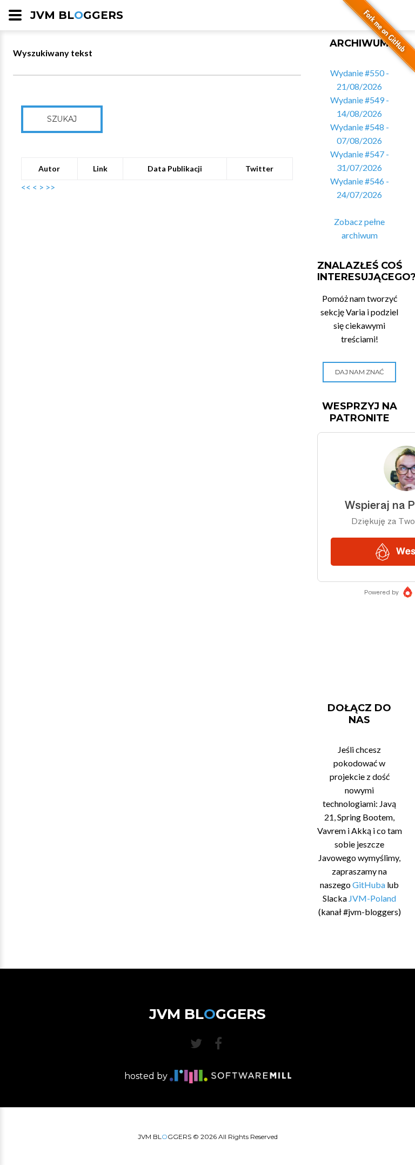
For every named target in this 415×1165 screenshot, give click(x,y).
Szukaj (62, 119)
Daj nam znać (359, 372)
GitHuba (368, 884)
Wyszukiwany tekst (52, 53)
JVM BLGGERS (76, 15)
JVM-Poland (372, 898)
